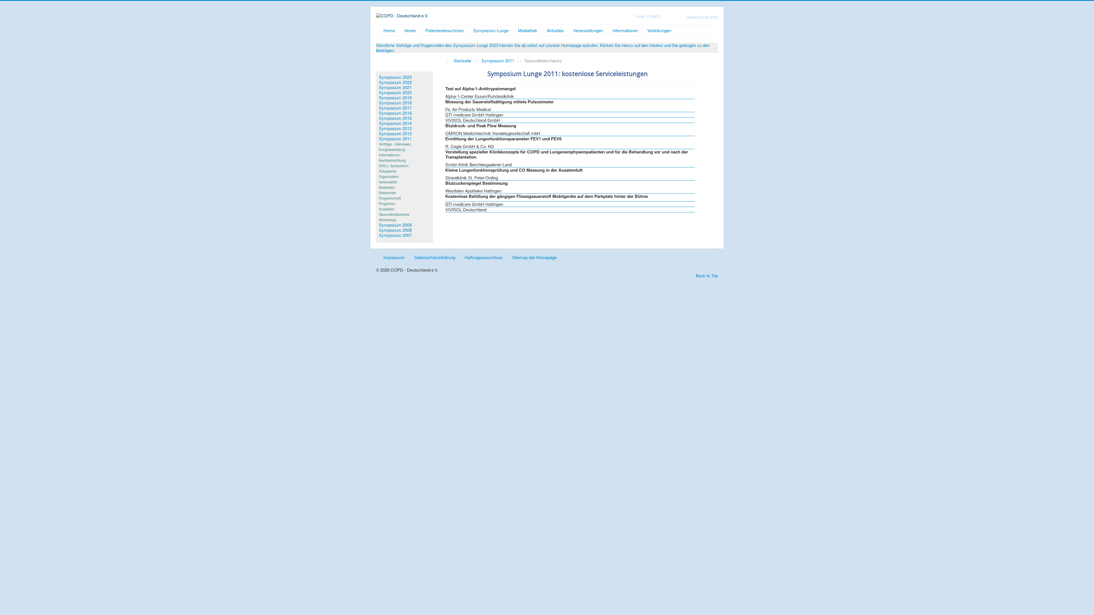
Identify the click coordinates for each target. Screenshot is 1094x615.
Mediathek (527, 30)
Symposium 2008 (395, 230)
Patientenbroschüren (444, 30)
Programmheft (390, 198)
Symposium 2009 (395, 224)
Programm (387, 203)
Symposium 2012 (395, 133)
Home (389, 30)
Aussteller (386, 208)
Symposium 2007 (395, 235)
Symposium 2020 (395, 92)
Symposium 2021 (395, 87)
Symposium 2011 (395, 138)
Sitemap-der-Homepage (534, 257)
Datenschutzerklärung (434, 257)
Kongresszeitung (392, 149)
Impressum (394, 257)
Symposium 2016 (395, 113)
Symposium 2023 (395, 77)
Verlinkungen (659, 30)
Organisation (389, 176)
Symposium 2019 (395, 97)
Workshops (387, 219)
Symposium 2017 (395, 107)
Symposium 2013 (395, 128)
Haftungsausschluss (484, 257)
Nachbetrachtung (392, 160)
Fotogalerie (388, 171)
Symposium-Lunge (491, 30)
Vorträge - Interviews (395, 144)
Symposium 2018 (395, 102)
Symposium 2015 (395, 118)
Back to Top (707, 275)
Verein (410, 30)
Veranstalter (388, 181)
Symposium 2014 (395, 123)
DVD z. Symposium (394, 165)
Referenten (387, 192)
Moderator (387, 187)
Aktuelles (555, 30)
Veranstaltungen (588, 30)
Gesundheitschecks (394, 214)
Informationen (625, 30)
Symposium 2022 (395, 82)
